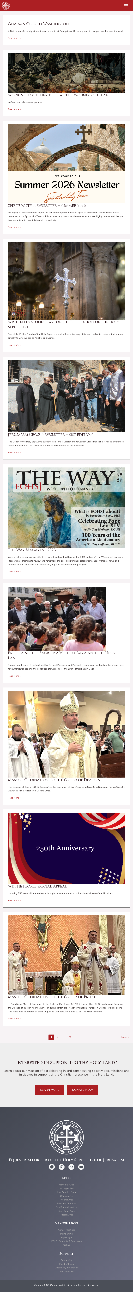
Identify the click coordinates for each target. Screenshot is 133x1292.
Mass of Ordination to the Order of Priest (52, 997)
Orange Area (66, 1196)
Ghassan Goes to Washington (38, 24)
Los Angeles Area (66, 1192)
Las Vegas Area (66, 1188)
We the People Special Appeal (37, 886)
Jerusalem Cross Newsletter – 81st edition (50, 434)
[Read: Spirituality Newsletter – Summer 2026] (66, 163)
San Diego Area (67, 1211)
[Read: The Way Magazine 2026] (66, 507)
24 (69, 1037)
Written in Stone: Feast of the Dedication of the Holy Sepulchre (64, 325)
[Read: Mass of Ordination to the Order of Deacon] (66, 733)
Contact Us (66, 1260)
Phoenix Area (66, 1199)
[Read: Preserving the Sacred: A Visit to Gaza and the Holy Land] (57, 618)
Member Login (66, 1264)
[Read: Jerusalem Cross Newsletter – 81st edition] (66, 395)
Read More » (14, 38)
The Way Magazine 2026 (32, 550)
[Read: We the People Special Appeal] (66, 848)
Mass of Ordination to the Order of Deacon (54, 780)
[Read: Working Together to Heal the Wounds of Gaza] (66, 72)
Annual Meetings (66, 1229)
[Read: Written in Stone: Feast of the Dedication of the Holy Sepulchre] (66, 280)
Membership (66, 1233)
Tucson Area (66, 1214)
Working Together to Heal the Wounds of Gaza (58, 95)
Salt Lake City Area (66, 1203)
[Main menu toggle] (126, 6)
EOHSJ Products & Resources (66, 1241)
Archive (66, 1244)
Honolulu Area (66, 1184)
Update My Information (66, 1267)
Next (125, 1037)
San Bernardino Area (66, 1207)
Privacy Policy (66, 1271)
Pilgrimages (66, 1237)
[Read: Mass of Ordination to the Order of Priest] (66, 954)
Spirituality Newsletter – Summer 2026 (47, 205)
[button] (49, 1090)
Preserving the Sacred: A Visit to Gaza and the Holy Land (62, 656)
